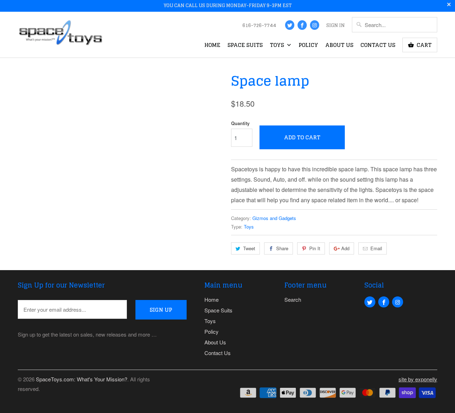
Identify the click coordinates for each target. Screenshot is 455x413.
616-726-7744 (259, 26)
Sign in (335, 26)
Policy (308, 46)
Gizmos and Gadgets (274, 218)
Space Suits (245, 46)
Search (292, 299)
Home (212, 46)
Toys (277, 46)
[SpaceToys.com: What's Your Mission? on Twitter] (289, 25)
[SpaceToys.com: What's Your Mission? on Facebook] (302, 25)
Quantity (240, 123)
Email (376, 248)
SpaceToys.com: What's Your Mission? (81, 379)
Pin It (314, 248)
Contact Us (377, 46)
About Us (339, 46)
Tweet (249, 248)
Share (282, 248)
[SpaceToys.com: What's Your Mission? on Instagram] (314, 25)
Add (345, 248)
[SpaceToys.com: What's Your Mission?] (60, 34)
